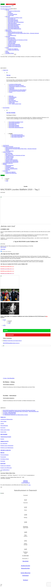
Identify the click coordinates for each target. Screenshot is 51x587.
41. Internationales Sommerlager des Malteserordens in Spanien (15, 414)
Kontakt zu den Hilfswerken (13, 49)
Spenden (2, 4)
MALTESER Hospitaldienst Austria (15, 17)
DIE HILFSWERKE (10, 112)
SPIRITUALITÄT (6, 152)
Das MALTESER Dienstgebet (14, 44)
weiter (4, 389)
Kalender (10, 34)
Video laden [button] (2, 249)
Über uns (7, 9)
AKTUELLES (6, 145)
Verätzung (25, 580)
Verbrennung (25, 575)
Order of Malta (3, 421)
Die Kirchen (10, 13)
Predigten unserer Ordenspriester (14, 45)
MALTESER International (13, 25)
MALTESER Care (11, 18)
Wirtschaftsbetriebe (12, 97)
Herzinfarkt (25, 561)
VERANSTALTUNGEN (8, 146)
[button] (14, 8)
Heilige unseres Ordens (13, 101)
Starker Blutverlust (25, 572)
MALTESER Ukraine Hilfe (16, 136)
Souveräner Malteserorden (5, 6)
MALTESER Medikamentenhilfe (14, 28)
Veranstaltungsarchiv (12, 35)
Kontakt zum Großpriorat (13, 48)
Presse (6, 51)
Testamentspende (10, 334)
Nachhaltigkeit (12, 98)
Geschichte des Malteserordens (14, 11)
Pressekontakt (8, 166)
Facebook (7, 178)
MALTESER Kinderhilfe (13, 19)
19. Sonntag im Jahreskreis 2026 (9, 413)
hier (47, 316)
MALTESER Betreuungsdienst (14, 24)
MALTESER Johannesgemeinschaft (16, 127)
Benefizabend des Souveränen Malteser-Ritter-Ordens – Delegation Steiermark (23, 33)
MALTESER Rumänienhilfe (13, 27)
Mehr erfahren (3, 247)
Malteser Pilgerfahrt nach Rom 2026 (15, 32)
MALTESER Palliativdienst (13, 26)
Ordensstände (11, 88)
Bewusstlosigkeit (25, 568)
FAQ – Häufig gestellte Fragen (15, 103)
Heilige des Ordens (11, 38)
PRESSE (5, 164)
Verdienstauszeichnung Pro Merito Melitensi (17, 89)
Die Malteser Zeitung (9, 53)
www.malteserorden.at (4, 469)
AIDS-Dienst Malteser (12, 23)
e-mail (9, 323)
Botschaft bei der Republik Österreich (16, 85)
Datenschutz (25, 481)
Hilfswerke (7, 16)
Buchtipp (7, 52)
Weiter (4, 325)
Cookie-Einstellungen (25, 482)
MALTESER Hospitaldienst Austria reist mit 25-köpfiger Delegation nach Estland (19, 410)
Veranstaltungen (8, 31)
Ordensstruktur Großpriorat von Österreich (17, 86)
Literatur (9, 12)
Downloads (7, 169)
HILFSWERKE (6, 107)
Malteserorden (8, 29)
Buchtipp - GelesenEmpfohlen (11, 168)
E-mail (6, 180)
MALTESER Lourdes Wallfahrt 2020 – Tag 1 (7, 266)
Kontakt (7, 47)
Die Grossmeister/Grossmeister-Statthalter (17, 90)
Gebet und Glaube (11, 43)
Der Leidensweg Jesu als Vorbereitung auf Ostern (17, 39)
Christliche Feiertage (12, 41)
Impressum (25, 480)
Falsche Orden (11, 15)
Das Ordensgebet (11, 37)
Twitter (6, 179)
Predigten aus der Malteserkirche (14, 46)
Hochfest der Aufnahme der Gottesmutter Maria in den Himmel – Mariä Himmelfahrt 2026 (21, 411)
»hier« (29, 484)
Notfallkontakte (10, 4)
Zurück (4, 319)
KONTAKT (5, 170)
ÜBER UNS (5, 70)
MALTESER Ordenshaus (13, 21)
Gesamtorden (11, 87)
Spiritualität (7, 36)
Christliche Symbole (12, 42)
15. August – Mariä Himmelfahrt (8, 378)
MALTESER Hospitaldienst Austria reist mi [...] (11, 343)
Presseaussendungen (9, 165)
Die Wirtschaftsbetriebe (12, 14)
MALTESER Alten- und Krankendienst (16, 22)
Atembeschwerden (25, 565)
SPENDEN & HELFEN (8, 163)
